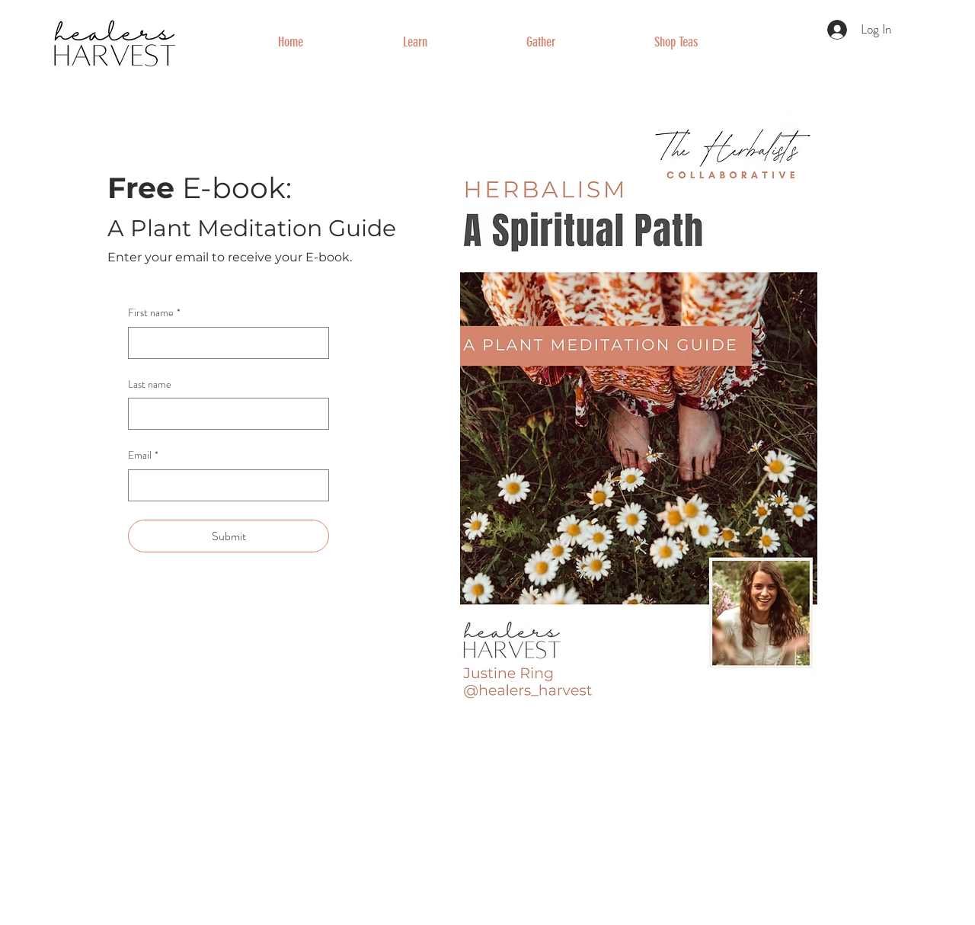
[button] (415, 42)
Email (143, 455)
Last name (149, 384)
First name (154, 313)
